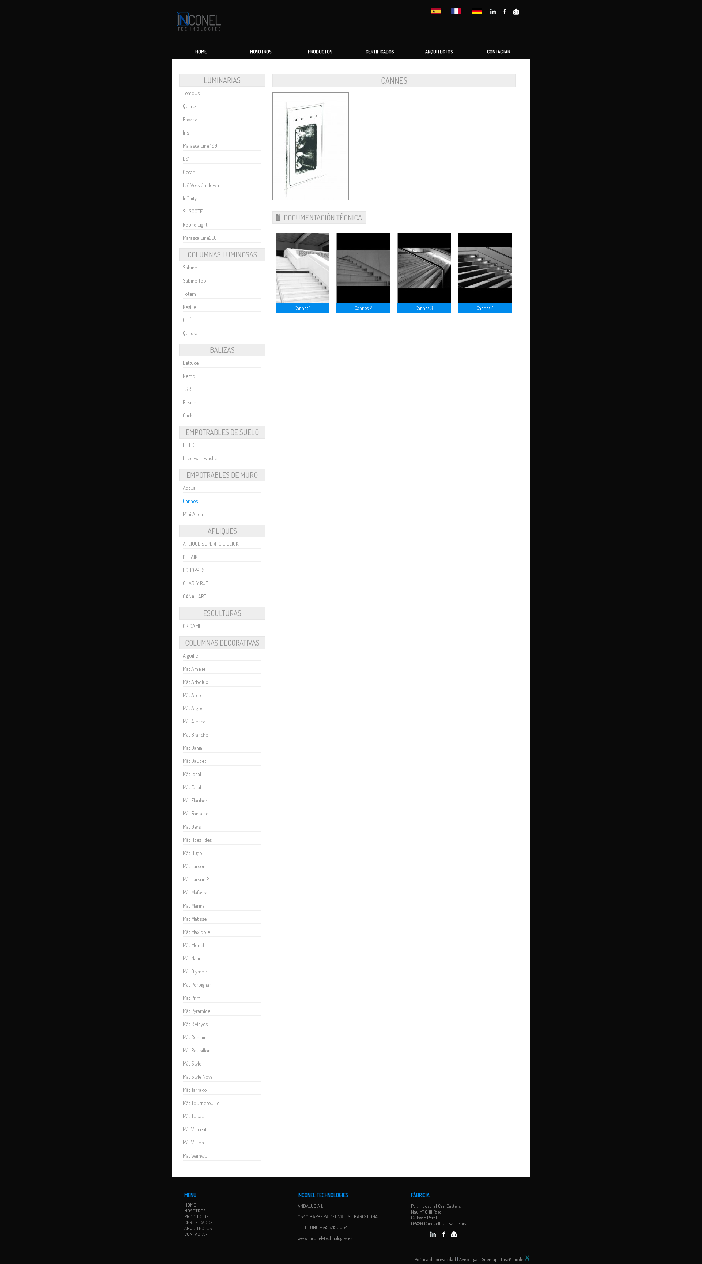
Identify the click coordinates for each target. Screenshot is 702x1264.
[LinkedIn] (493, 13)
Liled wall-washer (201, 458)
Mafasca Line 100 (200, 145)
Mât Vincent (195, 1129)
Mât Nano (192, 958)
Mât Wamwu (195, 1155)
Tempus (191, 93)
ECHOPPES (194, 570)
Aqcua (189, 487)
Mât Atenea (194, 721)
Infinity (190, 198)
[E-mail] (516, 13)
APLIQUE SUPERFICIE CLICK (210, 543)
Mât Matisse (195, 918)
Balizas (222, 350)
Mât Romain (195, 1037)
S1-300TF (193, 211)
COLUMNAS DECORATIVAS (222, 642)
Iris (186, 132)
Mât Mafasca (195, 892)
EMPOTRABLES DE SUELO (222, 432)
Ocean (189, 172)
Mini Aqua (193, 514)
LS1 (186, 158)
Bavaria (190, 119)
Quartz (189, 106)
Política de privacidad (435, 1259)
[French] (456, 12)
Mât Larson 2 (196, 879)
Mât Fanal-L (194, 787)
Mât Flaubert (196, 800)
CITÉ (187, 320)
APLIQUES (222, 531)
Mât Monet (193, 945)
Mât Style (192, 1063)
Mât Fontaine (195, 813)
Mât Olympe (195, 971)
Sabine (190, 267)
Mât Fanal (192, 774)
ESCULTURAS (222, 613)
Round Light (195, 224)
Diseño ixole (512, 1259)
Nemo (189, 375)
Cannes (190, 500)
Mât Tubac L (195, 1116)
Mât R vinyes (195, 1024)
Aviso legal (469, 1259)
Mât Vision (193, 1142)
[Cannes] (310, 198)
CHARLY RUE (195, 583)
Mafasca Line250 (200, 237)
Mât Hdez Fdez (197, 839)
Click (188, 415)
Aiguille (190, 655)
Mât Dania (192, 747)
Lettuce (191, 362)
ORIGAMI (191, 625)
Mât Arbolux (195, 681)
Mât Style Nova (198, 1076)
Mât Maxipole (196, 931)
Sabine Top (194, 280)
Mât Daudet (194, 760)
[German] (477, 12)
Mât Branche (195, 734)
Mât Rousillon (197, 1050)
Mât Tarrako (195, 1089)
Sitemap (490, 1259)
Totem (189, 293)
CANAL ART (194, 596)
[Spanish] (436, 12)
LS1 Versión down (201, 185)
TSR (187, 389)
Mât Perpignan (197, 984)
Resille (189, 306)
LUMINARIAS (222, 80)
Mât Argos (193, 708)
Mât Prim (192, 997)
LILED (189, 445)
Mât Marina (194, 905)
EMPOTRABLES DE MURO (222, 475)
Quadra (190, 333)
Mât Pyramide (196, 1010)
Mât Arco (192, 695)
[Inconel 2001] (199, 32)
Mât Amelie (194, 668)
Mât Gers (192, 826)
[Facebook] (505, 13)
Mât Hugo (192, 852)
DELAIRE (191, 556)
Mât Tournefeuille (201, 1103)
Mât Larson (194, 866)
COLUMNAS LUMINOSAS (222, 254)
